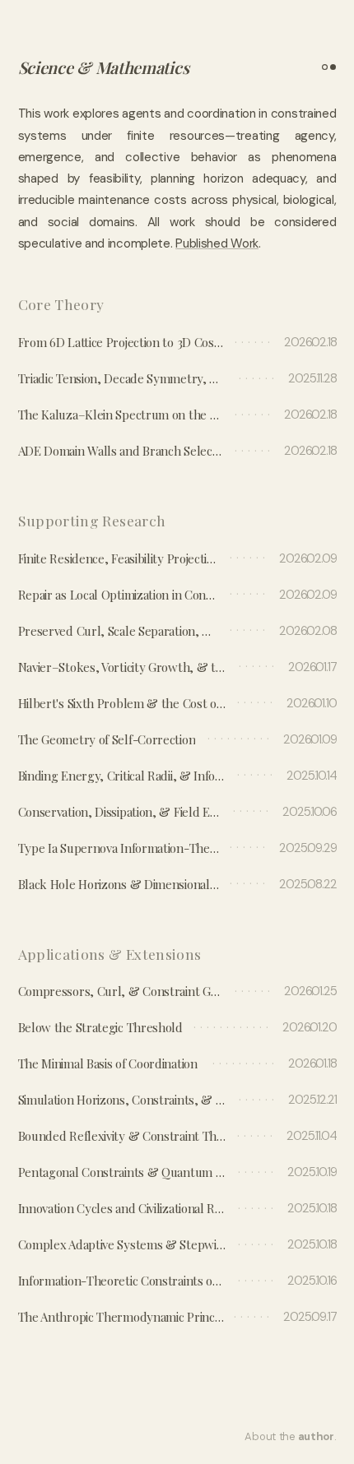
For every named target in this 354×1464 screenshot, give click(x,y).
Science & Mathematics (103, 67)
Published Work (217, 243)
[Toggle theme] (325, 67)
